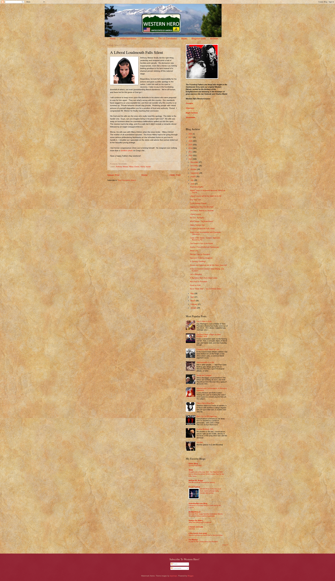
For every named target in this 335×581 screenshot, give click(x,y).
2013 (191, 152)
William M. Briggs (196, 480)
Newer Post (113, 175)
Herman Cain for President (200, 254)
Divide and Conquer (204, 375)
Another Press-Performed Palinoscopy (204, 247)
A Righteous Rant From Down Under (203, 278)
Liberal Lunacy (195, 214)
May (192, 293)
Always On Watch (196, 520)
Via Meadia (193, 540)
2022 (191, 134)
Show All (225, 545)
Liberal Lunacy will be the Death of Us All (205, 196)
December (195, 162)
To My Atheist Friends (198, 203)
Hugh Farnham (192, 113)
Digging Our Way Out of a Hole (201, 207)
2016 (191, 141)
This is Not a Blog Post (205, 403)
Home (113, 38)
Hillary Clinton (134, 167)
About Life (194, 251)
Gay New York (195, 200)
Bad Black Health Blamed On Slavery (202, 482)
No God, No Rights (197, 218)
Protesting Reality (196, 187)
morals (148, 167)
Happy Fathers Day (197, 225)
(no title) (200, 442)
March (193, 301)
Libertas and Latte (196, 527)
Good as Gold (195, 285)
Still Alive (192, 529)
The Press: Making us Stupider (202, 211)
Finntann (189, 103)
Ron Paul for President (198, 282)
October (194, 169)
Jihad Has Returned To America (200, 522)
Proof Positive (194, 487)
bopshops (173, 576)
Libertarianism (147, 38)
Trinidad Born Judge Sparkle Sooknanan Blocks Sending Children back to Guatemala (206, 515)
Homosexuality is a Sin (205, 362)
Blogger (190, 576)
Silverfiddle (190, 117)
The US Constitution (167, 38)
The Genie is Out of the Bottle (201, 243)
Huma (142, 167)
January (194, 308)
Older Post (175, 175)
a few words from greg (198, 533)
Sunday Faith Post (195, 466)
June (193, 184)
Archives (214, 38)
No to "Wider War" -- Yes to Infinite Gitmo (205, 289)
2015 (191, 145)
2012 (191, 156)
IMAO (191, 470)
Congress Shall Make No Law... (208, 349)
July (192, 180)
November (195, 166)
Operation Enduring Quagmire (201, 258)
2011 (191, 159)
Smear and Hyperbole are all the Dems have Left (208, 265)
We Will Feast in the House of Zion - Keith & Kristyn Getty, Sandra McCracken (210, 491)
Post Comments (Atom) (127, 180)
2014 (191, 148)
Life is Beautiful (196, 274)
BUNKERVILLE (195, 512)
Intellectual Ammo (128, 38)
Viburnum (190, 108)
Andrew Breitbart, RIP (205, 429)
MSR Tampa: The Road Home (201, 221)
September (195, 173)
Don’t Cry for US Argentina (207, 416)
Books (184, 38)
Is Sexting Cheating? (198, 261)
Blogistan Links (199, 38)
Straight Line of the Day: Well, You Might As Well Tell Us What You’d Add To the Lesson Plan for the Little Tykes (206, 474)
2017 (191, 137)
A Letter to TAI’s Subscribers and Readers (203, 542)
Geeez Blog (193, 464)
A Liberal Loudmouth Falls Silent (202, 229)
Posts (174, 564)
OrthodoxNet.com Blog (198, 503)
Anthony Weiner (122, 167)
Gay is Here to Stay (204, 321)
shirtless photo (127, 151)
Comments (176, 568)
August (193, 177)
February (194, 304)
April (192, 297)
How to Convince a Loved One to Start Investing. (206, 535)
